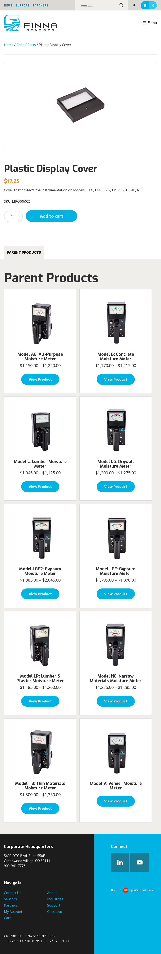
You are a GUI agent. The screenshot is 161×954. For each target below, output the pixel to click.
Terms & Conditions (23, 941)
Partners (40, 5)
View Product (40, 379)
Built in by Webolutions (132, 890)
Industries (55, 899)
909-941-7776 (14, 865)
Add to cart (51, 216)
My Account (134, 5)
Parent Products (24, 252)
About (52, 892)
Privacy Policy (57, 941)
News (8, 5)
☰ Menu (150, 23)
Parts (31, 44)
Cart (153, 5)
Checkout (54, 911)
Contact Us (12, 892)
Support (23, 5)
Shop (20, 44)
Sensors (10, 899)
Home (8, 44)
